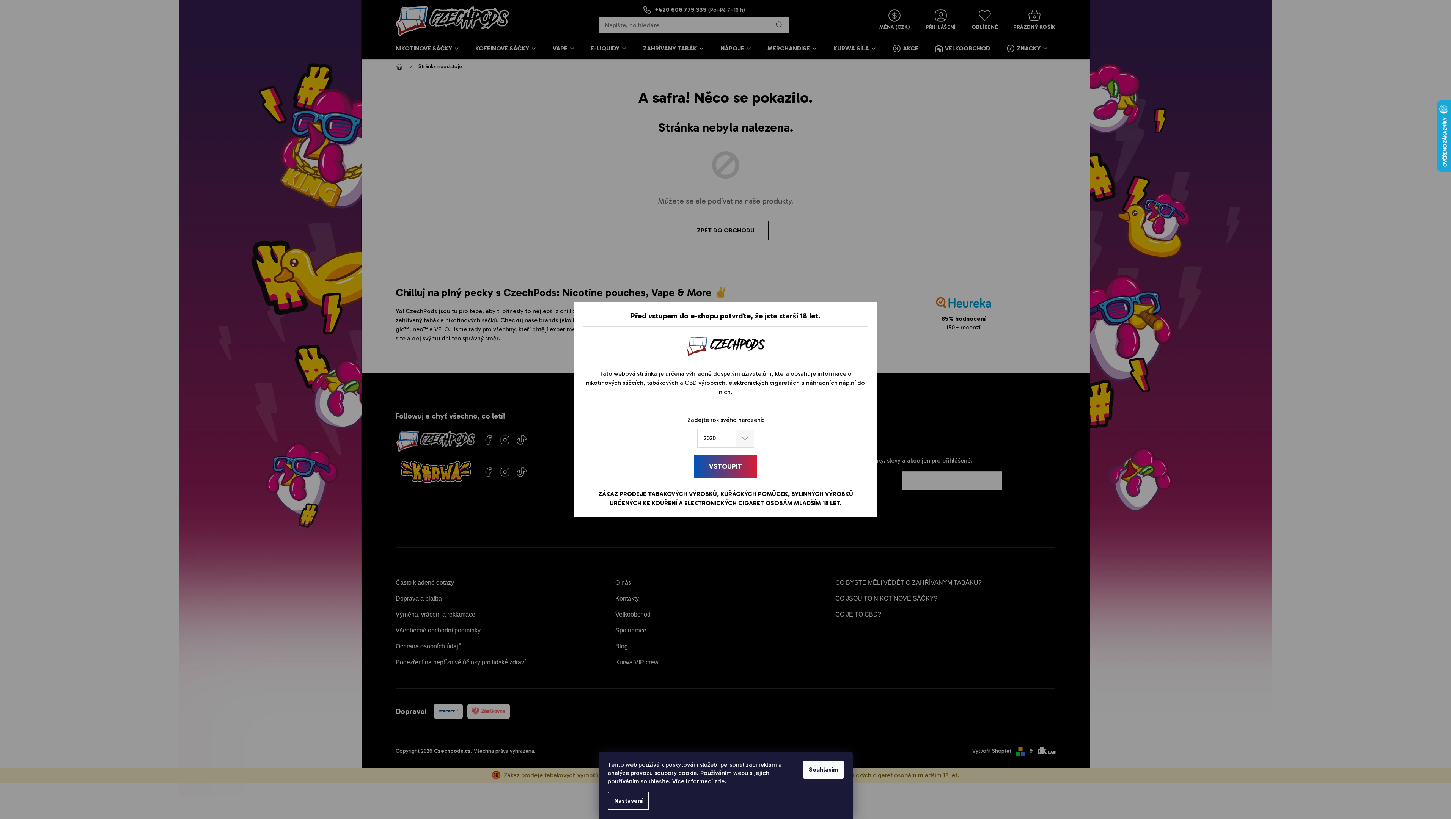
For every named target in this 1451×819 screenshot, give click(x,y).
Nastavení (628, 800)
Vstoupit (725, 466)
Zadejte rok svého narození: (725, 420)
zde (719, 781)
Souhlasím (823, 769)
